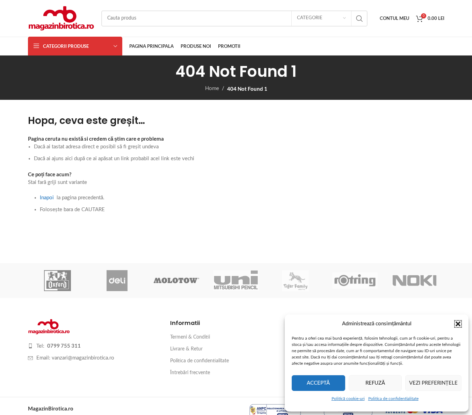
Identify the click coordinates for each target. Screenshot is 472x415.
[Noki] (414, 280)
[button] (458, 323)
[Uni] (236, 280)
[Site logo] (61, 18)
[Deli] (117, 280)
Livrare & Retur (186, 349)
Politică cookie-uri (348, 399)
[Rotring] (355, 280)
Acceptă (318, 383)
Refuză (375, 383)
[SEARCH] (359, 18)
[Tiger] (295, 280)
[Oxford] (57, 280)
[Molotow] (176, 280)
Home (212, 88)
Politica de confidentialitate (393, 399)
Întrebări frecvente (190, 372)
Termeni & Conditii (190, 337)
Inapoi (47, 197)
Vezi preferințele (433, 383)
